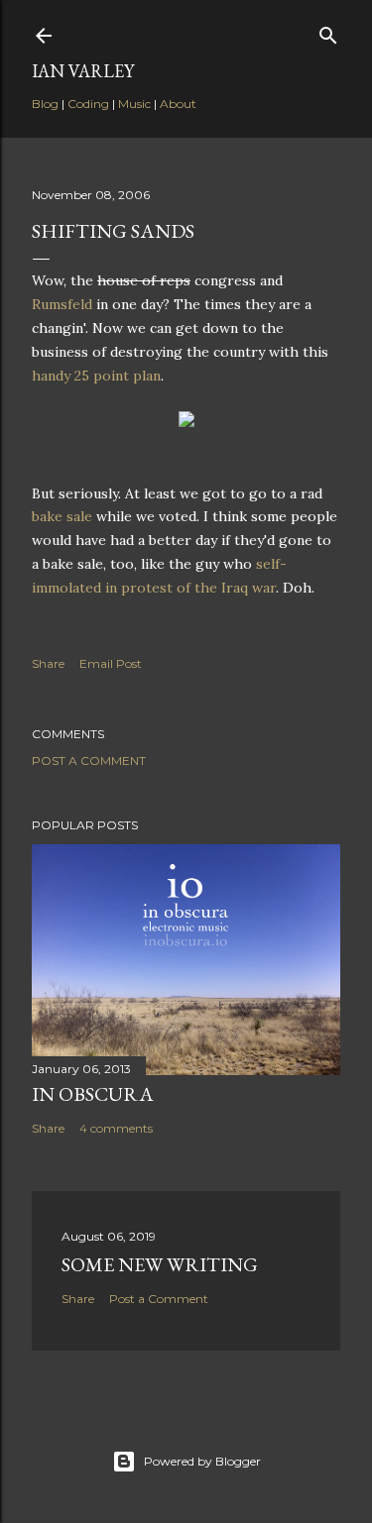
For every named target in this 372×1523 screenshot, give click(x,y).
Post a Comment (89, 760)
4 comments (116, 1128)
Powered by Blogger (202, 1461)
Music (134, 103)
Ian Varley (83, 70)
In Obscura (93, 1094)
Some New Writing (160, 1264)
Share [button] (48, 663)
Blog (45, 103)
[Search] (328, 31)
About (178, 103)
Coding (88, 103)
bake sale (62, 516)
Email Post (110, 663)
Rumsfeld (62, 304)
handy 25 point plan (96, 375)
